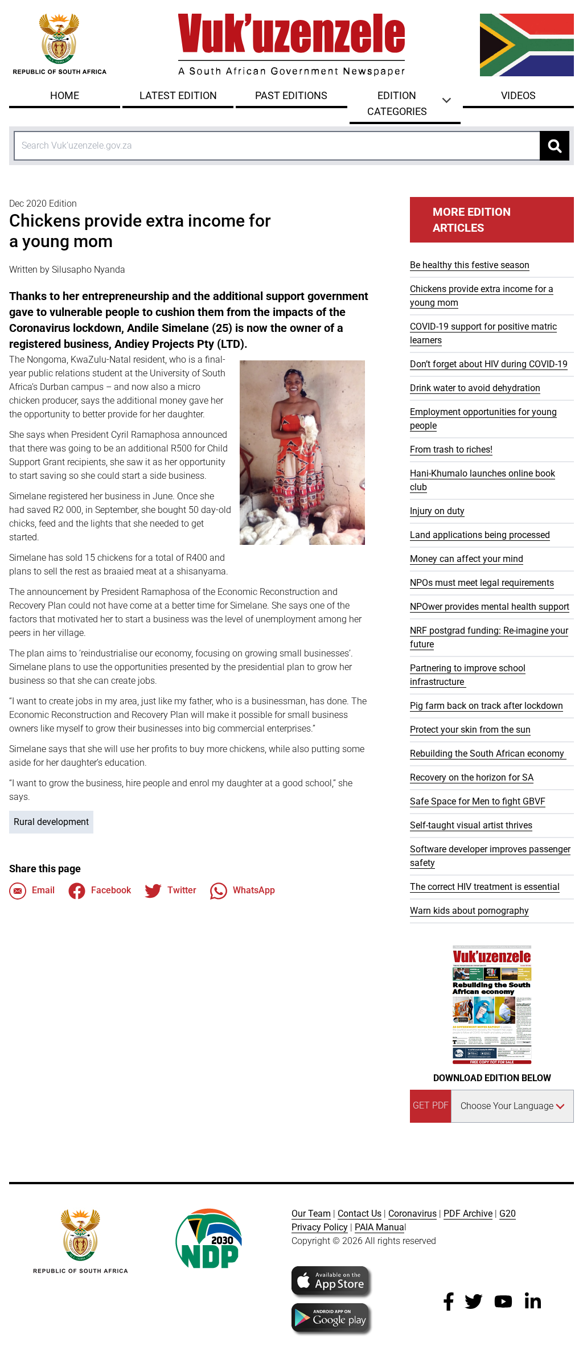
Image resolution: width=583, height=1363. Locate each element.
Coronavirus (412, 1213)
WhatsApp (254, 890)
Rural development (51, 821)
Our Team (311, 1213)
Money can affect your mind (466, 558)
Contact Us (359, 1213)
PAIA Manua (379, 1227)
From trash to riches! (451, 449)
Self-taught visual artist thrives (471, 825)
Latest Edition (178, 95)
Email (43, 890)
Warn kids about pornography (469, 910)
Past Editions (291, 95)
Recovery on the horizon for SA (471, 777)
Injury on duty (437, 511)
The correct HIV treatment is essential (485, 886)
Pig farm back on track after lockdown (486, 705)
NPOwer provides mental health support (489, 606)
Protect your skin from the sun (470, 729)
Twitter (181, 890)
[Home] (291, 45)
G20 (507, 1213)
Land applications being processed (480, 534)
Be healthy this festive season (469, 265)
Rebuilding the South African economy (488, 753)
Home (64, 95)
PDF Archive (468, 1213)
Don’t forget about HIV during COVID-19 (489, 364)
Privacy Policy (320, 1227)
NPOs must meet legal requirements (482, 582)
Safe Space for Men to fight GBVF (477, 801)
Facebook (111, 890)
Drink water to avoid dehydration (475, 388)
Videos (518, 95)
